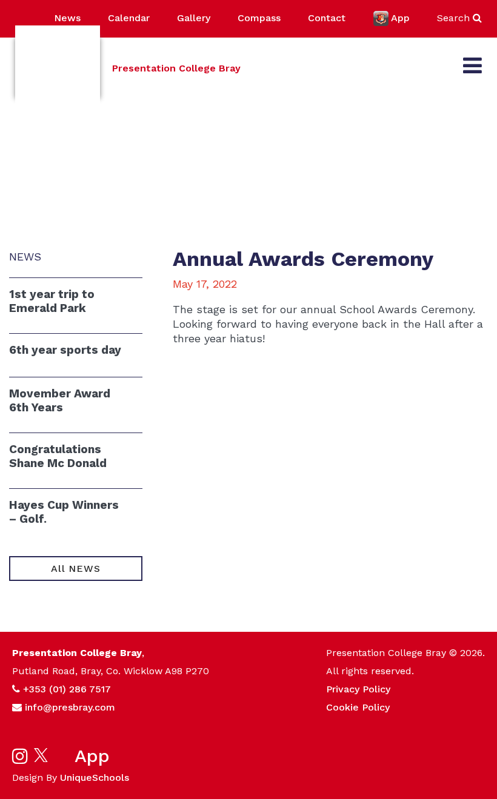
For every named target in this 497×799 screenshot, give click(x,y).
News (67, 18)
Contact (326, 18)
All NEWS (75, 568)
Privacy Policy (358, 689)
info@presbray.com (70, 707)
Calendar (129, 18)
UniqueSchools (94, 777)
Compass (259, 18)
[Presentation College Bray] (57, 68)
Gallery (193, 18)
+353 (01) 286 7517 (67, 689)
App (400, 18)
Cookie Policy (358, 707)
